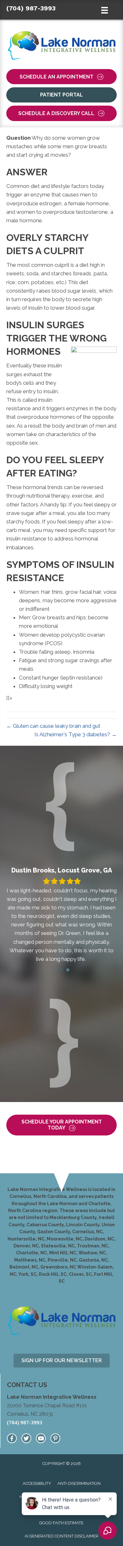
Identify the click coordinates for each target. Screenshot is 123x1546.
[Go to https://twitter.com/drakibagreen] (26, 1438)
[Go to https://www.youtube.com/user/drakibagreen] (41, 1438)
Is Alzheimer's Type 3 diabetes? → (75, 734)
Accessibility (37, 1483)
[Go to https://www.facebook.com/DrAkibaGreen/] (12, 1438)
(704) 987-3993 (31, 8)
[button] (61, 77)
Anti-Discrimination (79, 1483)
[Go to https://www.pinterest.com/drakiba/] (55, 1438)
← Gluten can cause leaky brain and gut (53, 726)
